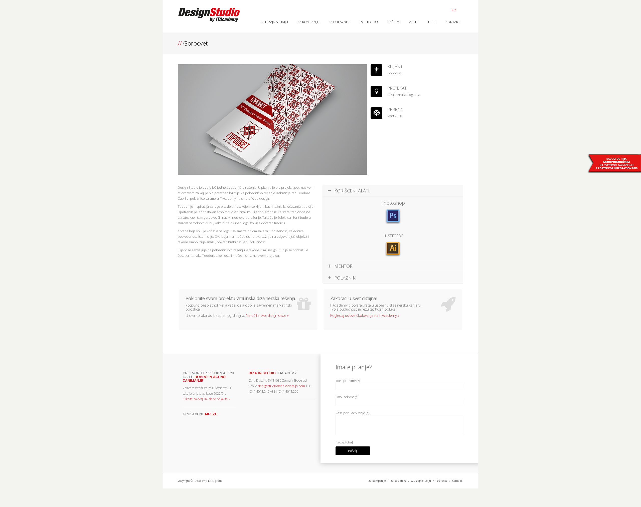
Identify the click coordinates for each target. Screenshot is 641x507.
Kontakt (453, 22)
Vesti (413, 22)
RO (453, 10)
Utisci (431, 22)
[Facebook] (191, 420)
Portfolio (369, 22)
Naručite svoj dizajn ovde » (267, 315)
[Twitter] (185, 420)
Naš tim (393, 22)
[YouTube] (196, 420)
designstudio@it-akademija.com (281, 386)
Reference (441, 480)
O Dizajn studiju (275, 22)
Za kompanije (308, 22)
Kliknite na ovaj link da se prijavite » (206, 399)
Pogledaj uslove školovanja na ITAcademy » (364, 315)
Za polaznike (339, 22)
